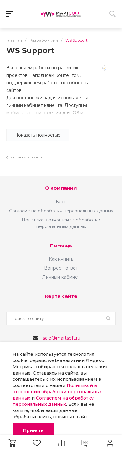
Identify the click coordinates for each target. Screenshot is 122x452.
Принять (33, 430)
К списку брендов (26, 157)
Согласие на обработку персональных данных (61, 211)
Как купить (61, 259)
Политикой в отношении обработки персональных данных (57, 392)
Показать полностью (37, 135)
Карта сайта (61, 296)
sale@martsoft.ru (61, 338)
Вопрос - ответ (61, 268)
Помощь (61, 245)
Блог (61, 202)
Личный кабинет (61, 277)
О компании (61, 188)
